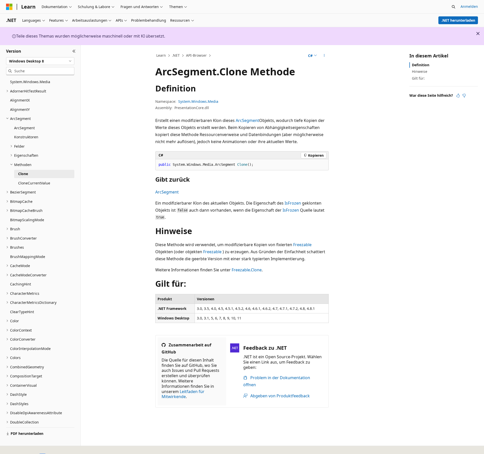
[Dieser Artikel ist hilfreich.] (458, 95)
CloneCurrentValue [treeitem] (34, 183)
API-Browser (196, 55)
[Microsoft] (9, 7)
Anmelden (469, 6)
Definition (420, 64)
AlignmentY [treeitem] (20, 109)
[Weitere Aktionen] (324, 56)
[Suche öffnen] (453, 6)
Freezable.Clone (247, 270)
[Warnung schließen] (478, 33)
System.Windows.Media (198, 101)
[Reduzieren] (74, 51)
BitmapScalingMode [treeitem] (27, 219)
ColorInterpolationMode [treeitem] (30, 348)
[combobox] (40, 61)
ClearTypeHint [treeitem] (22, 311)
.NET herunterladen (458, 20)
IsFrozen (293, 203)
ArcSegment (247, 120)
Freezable (302, 244)
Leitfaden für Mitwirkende (183, 394)
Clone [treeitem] (23, 173)
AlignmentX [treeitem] (20, 100)
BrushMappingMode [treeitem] (27, 256)
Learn (161, 55)
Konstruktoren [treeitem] (26, 137)
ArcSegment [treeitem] (24, 127)
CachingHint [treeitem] (20, 284)
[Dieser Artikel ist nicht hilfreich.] (464, 95)
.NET (176, 55)
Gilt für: (418, 78)
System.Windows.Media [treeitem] (30, 81)
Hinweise (419, 71)
